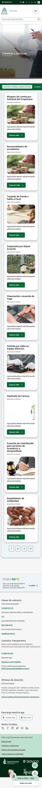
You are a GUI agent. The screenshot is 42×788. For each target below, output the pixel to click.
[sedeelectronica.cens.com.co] (9, 10)
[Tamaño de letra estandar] (29, 2)
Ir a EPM (32, 586)
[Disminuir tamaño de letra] (26, 2)
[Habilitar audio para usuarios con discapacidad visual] (35, 2)
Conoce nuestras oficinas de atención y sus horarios (20, 697)
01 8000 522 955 (7, 653)
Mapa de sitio (6, 741)
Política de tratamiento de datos (13, 750)
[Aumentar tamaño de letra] (32, 2)
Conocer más (14, 185)
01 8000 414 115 (7, 608)
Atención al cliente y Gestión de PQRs (17, 87)
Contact (35, 773)
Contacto (35, 765)
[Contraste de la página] (23, 2)
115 (2, 617)
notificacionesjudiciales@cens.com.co (15, 669)
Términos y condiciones (10, 746)
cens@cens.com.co (8, 634)
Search (39, 19)
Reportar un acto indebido (11, 662)
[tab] (17, 87)
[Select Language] (39, 2)
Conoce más (14, 135)
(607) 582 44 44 (6, 625)
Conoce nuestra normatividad (12, 754)
